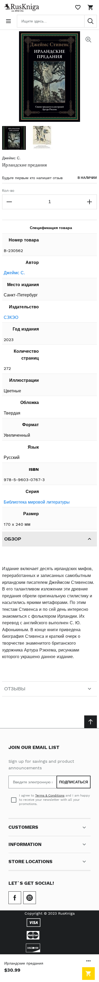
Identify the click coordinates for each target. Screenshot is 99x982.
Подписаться (73, 782)
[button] (14, 138)
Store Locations (30, 861)
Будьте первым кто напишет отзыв (32, 178)
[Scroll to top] (90, 721)
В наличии (87, 178)
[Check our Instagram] (29, 897)
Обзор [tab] (12, 539)
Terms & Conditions (49, 795)
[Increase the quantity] (89, 201)
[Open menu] (8, 21)
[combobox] (57, 21)
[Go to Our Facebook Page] (14, 897)
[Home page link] (20, 7)
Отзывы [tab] (14, 688)
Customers (23, 827)
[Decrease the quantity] (9, 201)
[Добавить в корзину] (88, 973)
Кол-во (8, 190)
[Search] (90, 21)
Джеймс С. (11, 158)
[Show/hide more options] (88, 961)
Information (24, 844)
